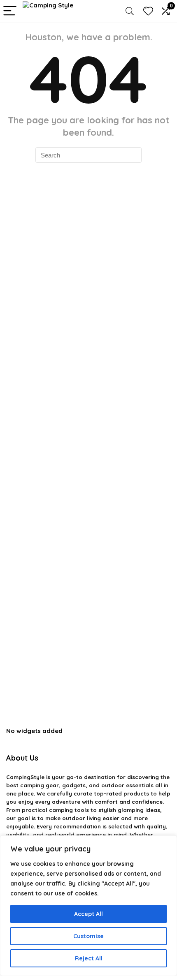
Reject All (88, 958)
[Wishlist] (148, 11)
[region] (88, 905)
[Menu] (10, 11)
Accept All (88, 914)
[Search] (130, 11)
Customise (88, 936)
